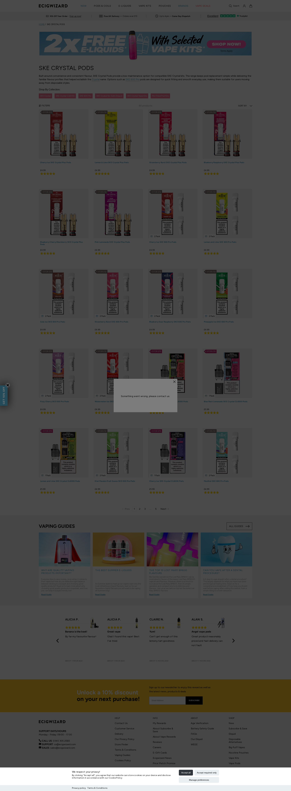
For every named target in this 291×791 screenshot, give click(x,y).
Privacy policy (79, 788)
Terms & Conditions (97, 788)
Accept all (186, 772)
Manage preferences (199, 780)
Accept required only (207, 772)
